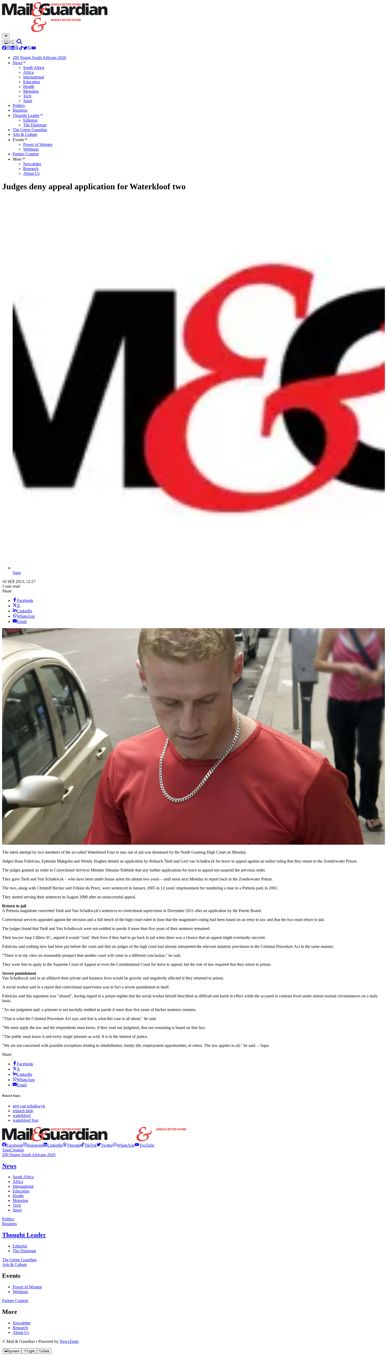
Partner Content (15, 1300)
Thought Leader (24, 1234)
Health (18, 1196)
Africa (18, 1181)
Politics (8, 1219)
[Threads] (17, 48)
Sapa (17, 572)
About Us (21, 1332)
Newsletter (22, 1323)
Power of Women (27, 1287)
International (23, 1186)
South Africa (23, 1177)
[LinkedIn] (13, 48)
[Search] (19, 43)
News (9, 1165)
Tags (6, 1150)
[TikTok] (21, 48)
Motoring (20, 1200)
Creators (17, 1150)
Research (20, 1327)
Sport (17, 1210)
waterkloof (22, 1115)
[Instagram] (8, 48)
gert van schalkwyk (29, 1106)
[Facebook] (4, 48)
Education (21, 1191)
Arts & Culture (14, 1264)
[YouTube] (34, 48)
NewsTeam (68, 1341)
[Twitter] (25, 48)
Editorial (20, 1246)
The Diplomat (24, 1251)
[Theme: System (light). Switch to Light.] (9, 43)
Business (9, 1223)
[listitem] (12, 1145)
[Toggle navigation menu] (6, 36)
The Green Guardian (19, 1260)
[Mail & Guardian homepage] (193, 17)
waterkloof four (25, 1120)
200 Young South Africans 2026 (29, 1154)
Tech (17, 1205)
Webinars (20, 1291)
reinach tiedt (23, 1110)
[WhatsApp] (29, 48)
